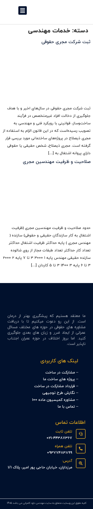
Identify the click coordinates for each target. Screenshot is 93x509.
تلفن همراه (63, 446)
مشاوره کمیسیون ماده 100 (53, 400)
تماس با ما (66, 406)
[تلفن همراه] (81, 448)
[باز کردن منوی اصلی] (22, 10)
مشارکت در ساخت (60, 372)
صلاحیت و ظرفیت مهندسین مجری (57, 162)
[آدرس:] (81, 463)
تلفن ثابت (64, 431)
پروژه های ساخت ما (59, 379)
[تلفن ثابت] (81, 434)
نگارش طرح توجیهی (58, 393)
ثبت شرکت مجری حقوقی (66, 42)
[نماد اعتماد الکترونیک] (79, 487)
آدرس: (67, 461)
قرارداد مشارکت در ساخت (54, 386)
